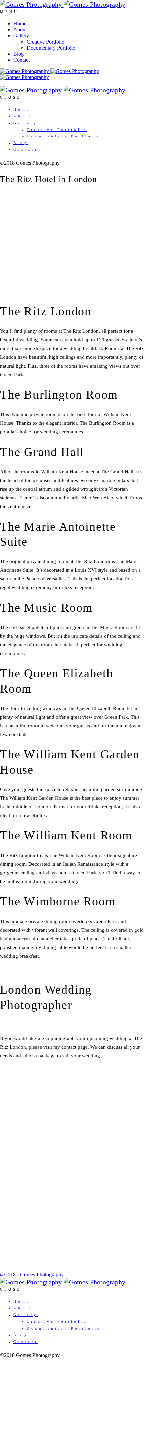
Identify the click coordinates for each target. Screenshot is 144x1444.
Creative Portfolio (45, 42)
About (20, 29)
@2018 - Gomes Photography (32, 1274)
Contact (21, 60)
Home (19, 23)
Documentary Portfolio (51, 48)
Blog (18, 54)
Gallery (21, 35)
